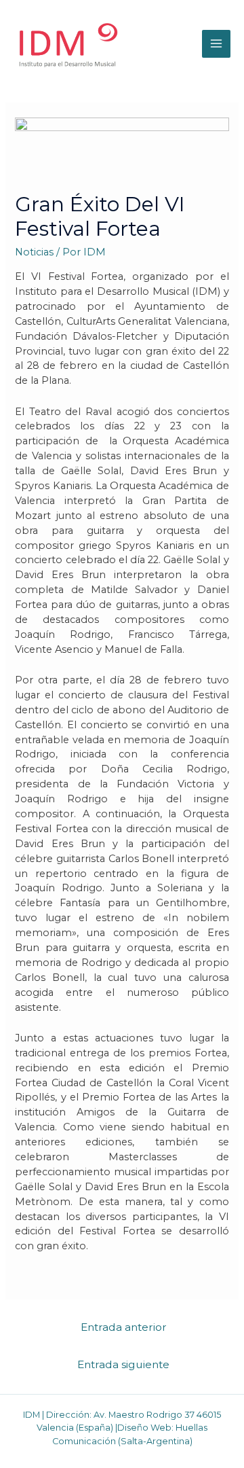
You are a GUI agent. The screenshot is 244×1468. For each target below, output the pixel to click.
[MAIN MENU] (216, 44)
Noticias (34, 252)
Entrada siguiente (123, 1364)
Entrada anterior (124, 1327)
